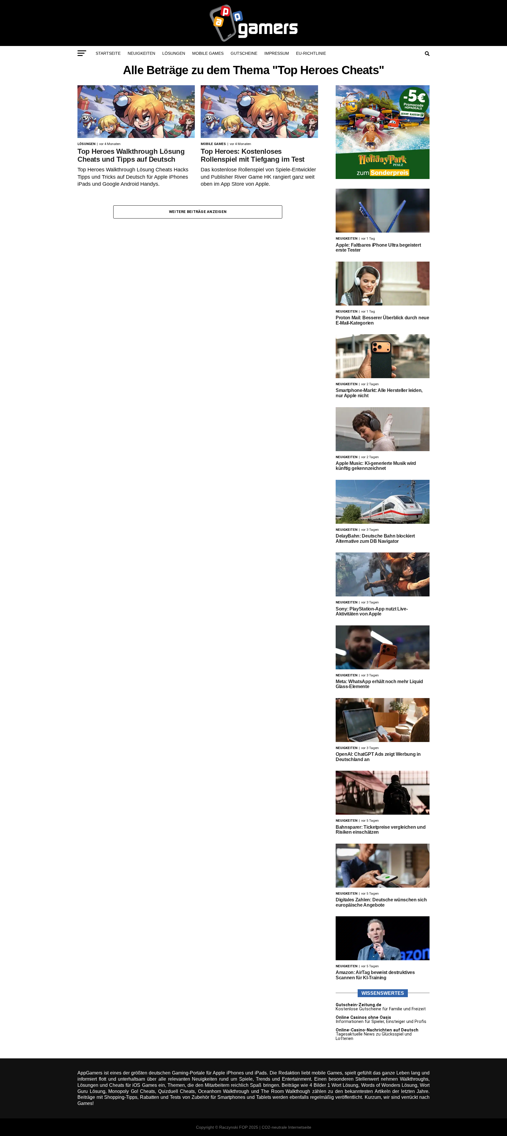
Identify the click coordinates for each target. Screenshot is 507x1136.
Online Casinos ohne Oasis (363, 1017)
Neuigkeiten (141, 53)
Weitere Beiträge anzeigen (198, 211)
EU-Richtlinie (311, 53)
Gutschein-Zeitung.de (358, 1004)
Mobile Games (208, 53)
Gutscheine (244, 53)
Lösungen (173, 53)
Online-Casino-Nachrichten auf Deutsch (377, 1030)
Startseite (108, 53)
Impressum (276, 53)
